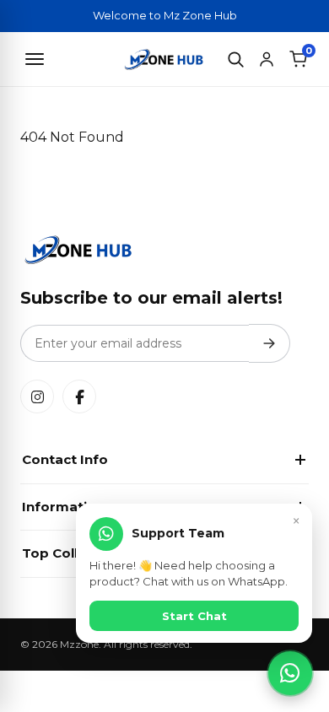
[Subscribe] (269, 343)
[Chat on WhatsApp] (290, 673)
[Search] (235, 59)
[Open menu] (34, 59)
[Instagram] (37, 396)
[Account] (266, 59)
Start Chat (194, 616)
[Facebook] (79, 396)
